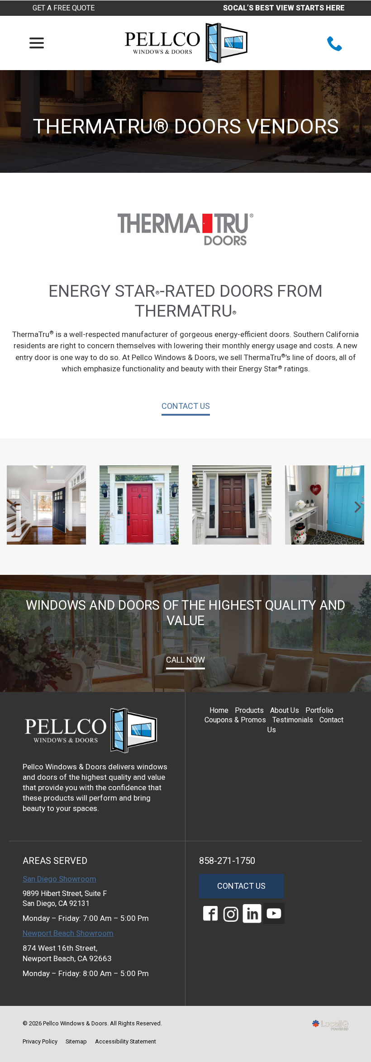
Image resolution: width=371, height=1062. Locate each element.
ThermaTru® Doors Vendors (186, 126)
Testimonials (292, 720)
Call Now (185, 659)
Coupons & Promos (235, 720)
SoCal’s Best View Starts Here (284, 8)
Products (249, 710)
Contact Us (186, 406)
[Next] (357, 507)
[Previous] (14, 507)
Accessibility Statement (125, 1041)
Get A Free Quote (64, 8)
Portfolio (319, 710)
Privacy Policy (40, 1041)
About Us (284, 710)
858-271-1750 (227, 860)
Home (218, 710)
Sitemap (76, 1041)
